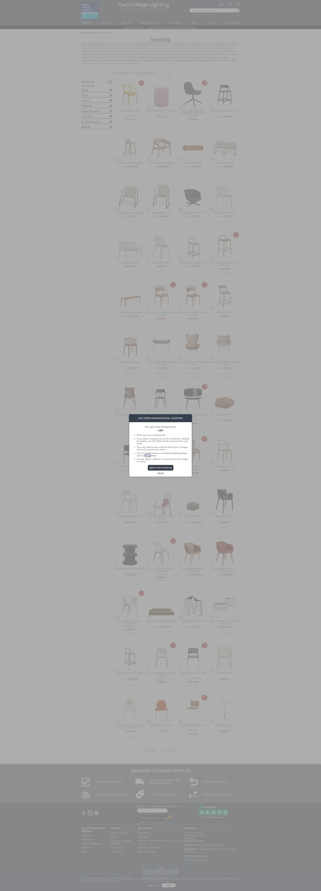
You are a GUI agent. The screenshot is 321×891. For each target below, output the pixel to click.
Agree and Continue (160, 467)
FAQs (147, 455)
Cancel (160, 473)
